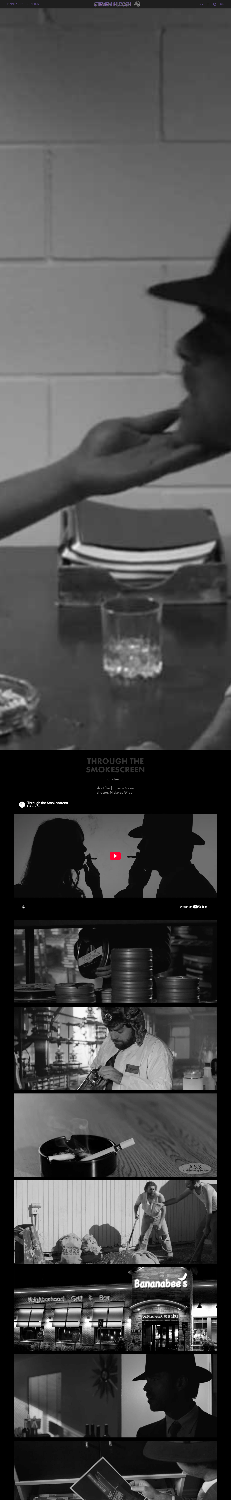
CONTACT (34, 4)
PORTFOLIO (15, 4)
